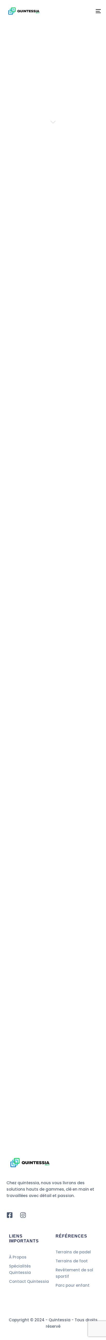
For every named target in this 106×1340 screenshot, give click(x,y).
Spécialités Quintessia (20, 1269)
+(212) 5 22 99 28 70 (48, 761)
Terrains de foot (72, 1261)
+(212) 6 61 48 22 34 (62, 741)
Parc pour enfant (73, 1285)
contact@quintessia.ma (55, 723)
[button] (53, 889)
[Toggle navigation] (85, 11)
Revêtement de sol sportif (74, 1273)
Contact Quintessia (29, 1281)
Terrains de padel (73, 1252)
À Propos (17, 1257)
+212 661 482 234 (32, 330)
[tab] (53, 889)
